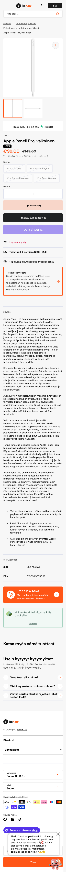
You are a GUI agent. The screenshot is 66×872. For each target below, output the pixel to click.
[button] (4, 5)
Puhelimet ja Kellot (26, 23)
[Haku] (55, 14)
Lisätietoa (32, 630)
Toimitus (27, 156)
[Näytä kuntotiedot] (56, 281)
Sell (52, 5)
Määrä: (6, 186)
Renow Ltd (22, 735)
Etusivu (7, 23)
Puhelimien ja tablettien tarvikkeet (21, 28)
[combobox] (31, 14)
